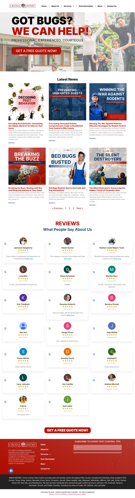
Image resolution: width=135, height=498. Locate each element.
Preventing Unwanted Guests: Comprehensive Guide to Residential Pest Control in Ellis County (66, 125)
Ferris (48, 480)
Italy (79, 480)
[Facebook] (11, 470)
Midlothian (95, 480)
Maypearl (86, 480)
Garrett (62, 480)
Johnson (100, 483)
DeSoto (90, 485)
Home (44, 6)
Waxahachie (37, 483)
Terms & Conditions (68, 494)
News (100, 6)
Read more (29, 259)
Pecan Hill (16, 483)
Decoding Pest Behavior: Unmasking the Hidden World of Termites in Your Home (25, 125)
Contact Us (111, 6)
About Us (55, 6)
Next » (80, 208)
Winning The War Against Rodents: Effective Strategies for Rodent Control (107, 124)
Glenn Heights (71, 480)
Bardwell (35, 480)
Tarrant (40, 485)
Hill (105, 483)
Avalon (28, 480)
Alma (23, 480)
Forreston (55, 480)
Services (67, 6)
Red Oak (24, 483)
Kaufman (111, 483)
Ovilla (117, 480)
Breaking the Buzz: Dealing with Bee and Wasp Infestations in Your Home (25, 189)
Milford (103, 480)
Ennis (42, 480)
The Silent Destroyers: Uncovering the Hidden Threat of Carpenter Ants (107, 189)
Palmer (123, 480)
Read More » (12, 143)
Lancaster (101, 485)
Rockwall (32, 485)
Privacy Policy (54, 494)
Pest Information (86, 6)
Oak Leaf (110, 480)
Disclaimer (82, 494)
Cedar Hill (82, 485)
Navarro (119, 483)
